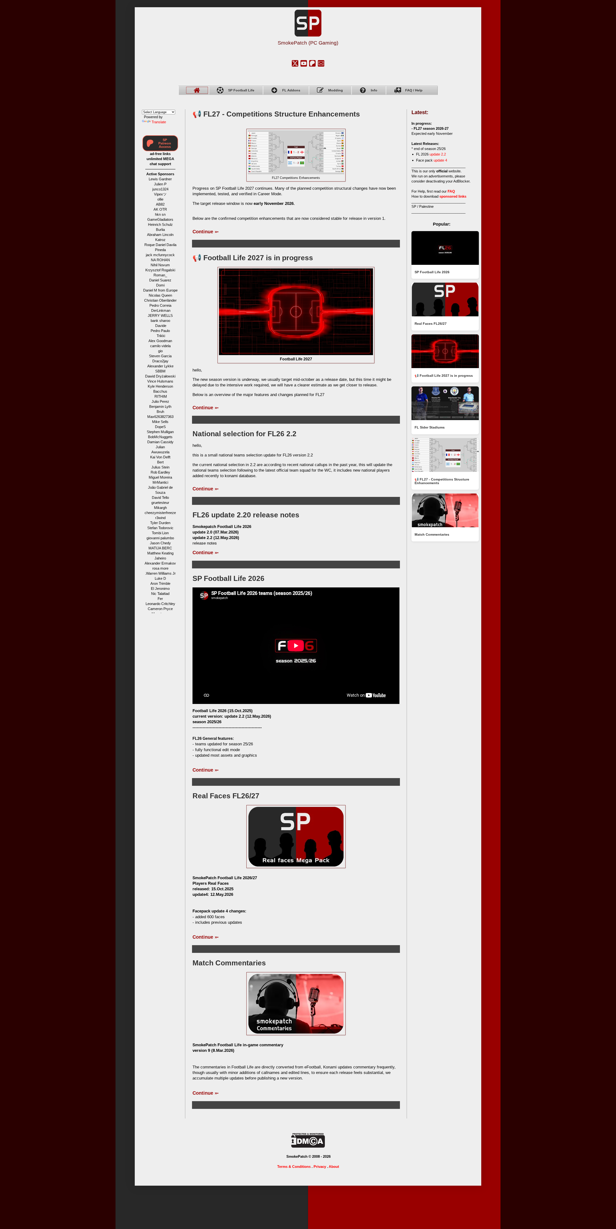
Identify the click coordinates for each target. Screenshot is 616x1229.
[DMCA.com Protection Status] (308, 1146)
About (334, 1166)
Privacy (320, 1166)
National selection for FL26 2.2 (244, 434)
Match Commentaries (229, 963)
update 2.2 (438, 154)
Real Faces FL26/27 (225, 796)
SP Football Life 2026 (228, 578)
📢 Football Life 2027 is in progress (252, 258)
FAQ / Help (414, 90)
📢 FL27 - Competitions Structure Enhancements (276, 114)
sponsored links (452, 196)
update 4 (440, 160)
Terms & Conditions (294, 1166)
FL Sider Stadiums (430, 427)
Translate (159, 122)
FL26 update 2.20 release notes (245, 515)
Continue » (204, 231)
